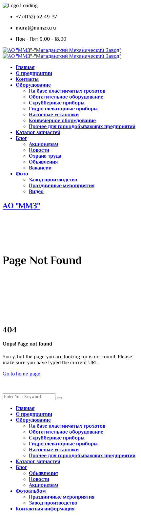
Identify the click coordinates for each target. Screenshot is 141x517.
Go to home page (21, 374)
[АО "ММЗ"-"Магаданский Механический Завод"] (62, 50)
